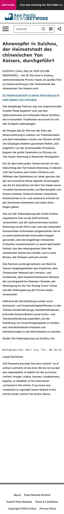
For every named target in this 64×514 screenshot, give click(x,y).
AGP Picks (8, 5)
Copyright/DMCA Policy (22, 508)
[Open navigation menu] (5, 29)
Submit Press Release (19, 501)
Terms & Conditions (46, 501)
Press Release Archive (37, 494)
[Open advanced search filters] (51, 28)
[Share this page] (59, 29)
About (17, 494)
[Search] (43, 28)
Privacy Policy (47, 508)
